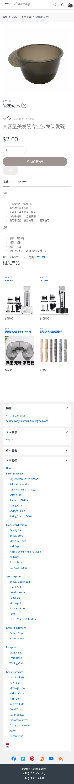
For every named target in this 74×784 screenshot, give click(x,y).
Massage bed (16, 603)
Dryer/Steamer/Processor (23, 478)
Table (12, 613)
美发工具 (26, 16)
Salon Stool (15, 494)
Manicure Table (17, 541)
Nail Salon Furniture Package (25, 551)
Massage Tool (17, 688)
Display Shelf (16, 652)
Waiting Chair (16, 663)
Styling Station (17, 510)
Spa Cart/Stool (17, 608)
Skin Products (16, 704)
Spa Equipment (14, 576)
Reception (11, 647)
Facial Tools (16, 709)
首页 (5, 16)
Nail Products (16, 693)
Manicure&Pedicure (17, 525)
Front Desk (15, 657)
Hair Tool (14, 682)
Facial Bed (15, 587)
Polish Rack (15, 562)
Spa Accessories (18, 567)
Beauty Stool (16, 535)
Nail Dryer (14, 546)
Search (55, 5)
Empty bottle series (19, 725)
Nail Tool (14, 698)
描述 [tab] (6, 182)
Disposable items (18, 720)
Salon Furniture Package (22, 489)
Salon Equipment (15, 473)
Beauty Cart (15, 530)
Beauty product (14, 672)
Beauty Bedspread (19, 581)
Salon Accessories (19, 484)
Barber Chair (16, 633)
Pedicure (14, 557)
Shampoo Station (19, 500)
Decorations (16, 736)
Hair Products (16, 677)
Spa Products (16, 714)
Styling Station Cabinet (21, 516)
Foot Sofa (14, 597)
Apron (12, 730)
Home (9, 468)
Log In (9, 439)
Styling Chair (16, 505)
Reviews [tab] (21, 182)
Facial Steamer (17, 592)
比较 (32, 118)
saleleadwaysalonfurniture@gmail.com (27, 421)
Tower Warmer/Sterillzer (22, 619)
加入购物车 (37, 161)
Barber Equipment (16, 627)
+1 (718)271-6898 (15, 415)
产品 (14, 16)
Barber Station (17, 638)
